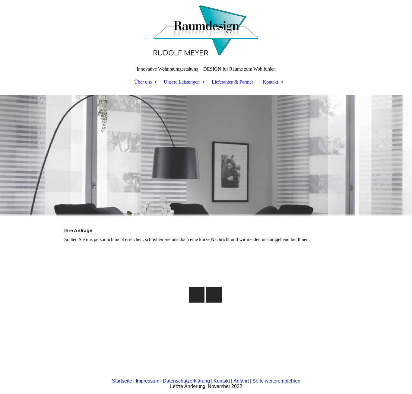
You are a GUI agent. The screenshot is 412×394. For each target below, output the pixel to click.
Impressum (147, 380)
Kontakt (270, 81)
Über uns (143, 81)
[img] (206, 30)
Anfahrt (241, 380)
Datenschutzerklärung (186, 380)
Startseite (122, 380)
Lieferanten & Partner (232, 81)
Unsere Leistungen (182, 81)
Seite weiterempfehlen (276, 380)
